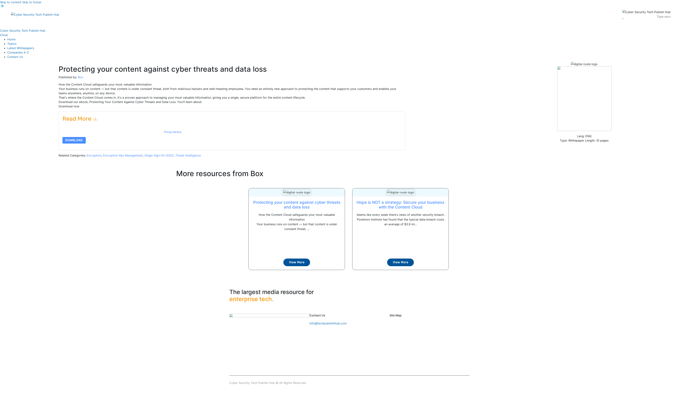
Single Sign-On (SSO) (159, 155)
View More (297, 262)
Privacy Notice (172, 132)
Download (74, 140)
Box (80, 77)
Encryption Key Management (123, 155)
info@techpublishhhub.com (328, 323)
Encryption (94, 155)
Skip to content (10, 2)
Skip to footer (32, 2)
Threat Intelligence (188, 155)
